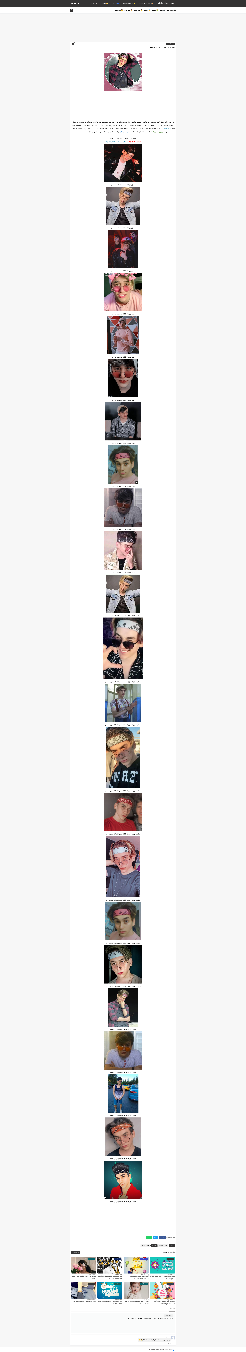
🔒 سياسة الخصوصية (129, 3)
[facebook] (78, 3)
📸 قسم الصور (171, 10)
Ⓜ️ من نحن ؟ (115, 3)
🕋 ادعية (162, 10)
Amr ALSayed (163, 1245)
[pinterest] (72, 3)
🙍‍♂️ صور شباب (138, 10)
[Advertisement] (123, 26)
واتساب (149, 1237)
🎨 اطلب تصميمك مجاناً (146, 3)
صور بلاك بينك (110, 142)
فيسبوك (162, 1237)
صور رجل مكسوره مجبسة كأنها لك (84, 1301)
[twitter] (75, 3)
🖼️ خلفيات (155, 10)
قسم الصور (171, 44)
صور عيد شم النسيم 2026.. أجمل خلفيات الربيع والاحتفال (164, 1303)
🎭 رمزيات (147, 10)
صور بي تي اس (121, 142)
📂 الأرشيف (104, 3)
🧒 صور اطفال (118, 10)
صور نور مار (167, 129)
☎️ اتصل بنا (94, 3)
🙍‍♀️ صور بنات (128, 10)
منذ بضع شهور (143, 1274)
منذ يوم (145, 1299)
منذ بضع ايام (170, 1274)
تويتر (155, 1237)
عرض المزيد (76, 1252)
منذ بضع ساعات (91, 1299)
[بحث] (71, 10)
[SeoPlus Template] (173, 1349)
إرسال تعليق (168, 1315)
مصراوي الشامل (166, 3)
